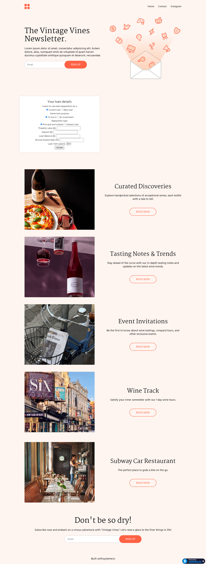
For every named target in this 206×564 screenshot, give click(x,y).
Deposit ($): (47, 132)
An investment (66, 117)
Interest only (72, 124)
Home (151, 6)
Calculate (59, 147)
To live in (52, 117)
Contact (162, 6)
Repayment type (59, 121)
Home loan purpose (59, 113)
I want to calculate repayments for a (59, 106)
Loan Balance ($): (47, 136)
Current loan (55, 110)
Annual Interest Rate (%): (47, 140)
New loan (68, 110)
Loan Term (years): (57, 144)
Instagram (176, 6)
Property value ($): (47, 128)
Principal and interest (53, 124)
